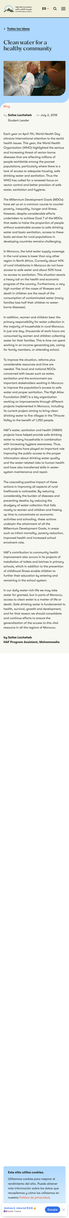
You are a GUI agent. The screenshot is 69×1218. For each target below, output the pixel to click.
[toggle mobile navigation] (63, 9)
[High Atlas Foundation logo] (18, 8)
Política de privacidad (34, 1197)
